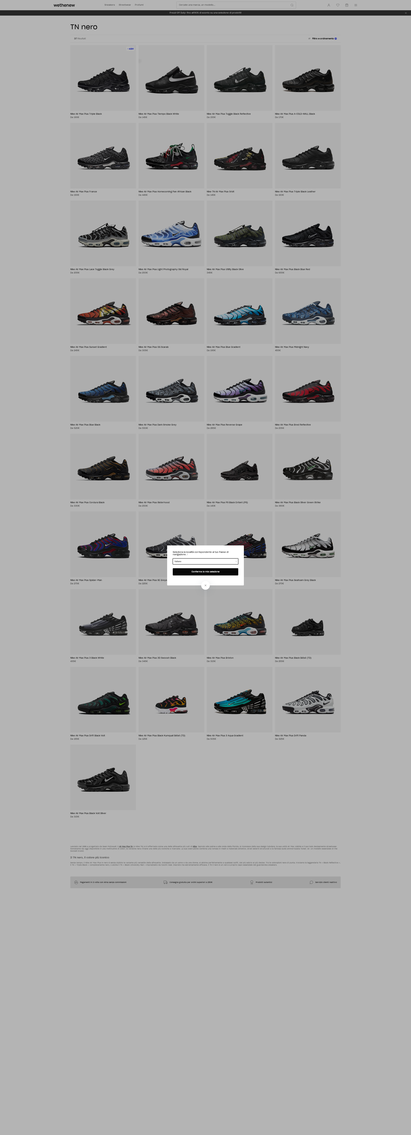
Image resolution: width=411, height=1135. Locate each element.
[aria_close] (205, 585)
